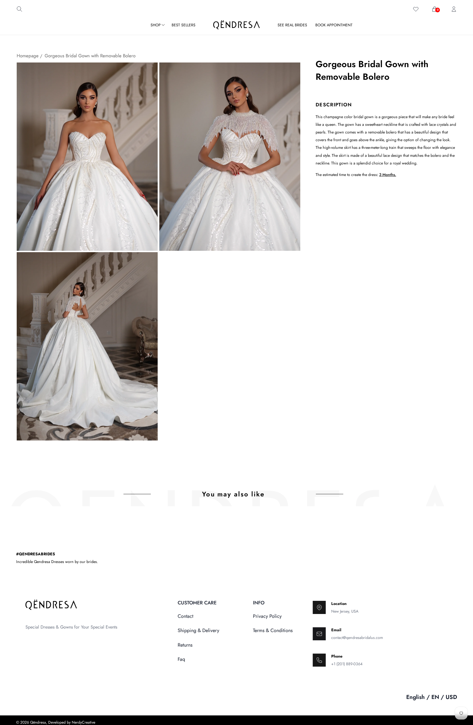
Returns (185, 645)
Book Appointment (334, 25)
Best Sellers (183, 25)
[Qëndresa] (236, 25)
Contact (185, 616)
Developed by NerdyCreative (71, 722)
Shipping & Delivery (198, 630)
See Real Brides (292, 25)
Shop (156, 25)
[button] (19, 10)
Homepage (28, 55)
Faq (181, 659)
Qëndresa (38, 722)
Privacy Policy (267, 616)
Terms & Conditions (273, 630)
